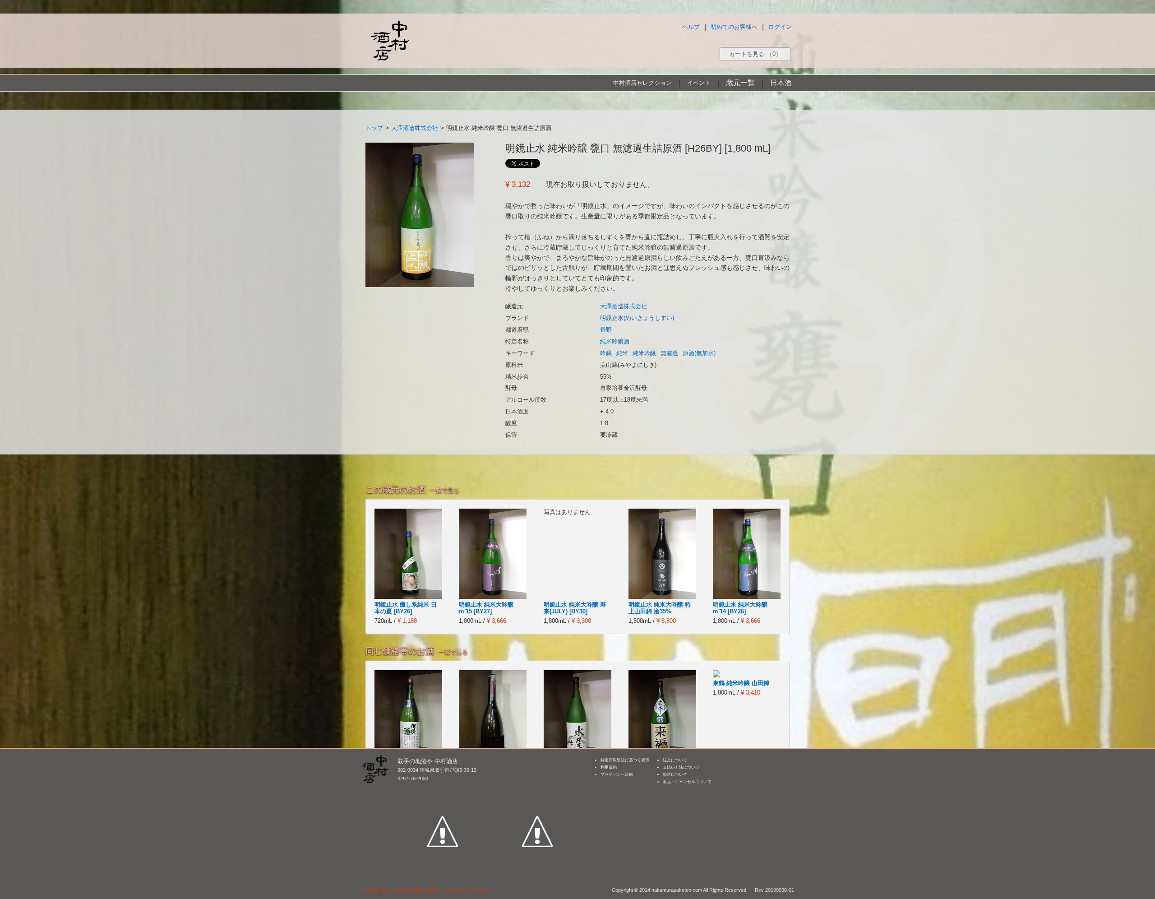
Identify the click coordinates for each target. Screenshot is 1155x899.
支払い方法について (681, 767)
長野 (606, 329)
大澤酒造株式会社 (414, 128)
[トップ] (390, 40)
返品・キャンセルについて (687, 781)
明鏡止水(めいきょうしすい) (637, 318)
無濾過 (669, 353)
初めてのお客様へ (734, 26)
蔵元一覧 (740, 83)
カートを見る (755, 54)
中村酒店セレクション (642, 82)
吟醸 (606, 353)
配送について (675, 774)
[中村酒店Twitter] (537, 789)
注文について (675, 760)
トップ (374, 128)
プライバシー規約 (617, 774)
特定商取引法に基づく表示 (625, 760)
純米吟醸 (644, 353)
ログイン (780, 26)
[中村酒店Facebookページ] (442, 789)
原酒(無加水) (699, 353)
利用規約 (609, 767)
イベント (699, 82)
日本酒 (781, 83)
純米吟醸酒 (614, 341)
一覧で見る (444, 490)
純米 (622, 353)
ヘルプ (691, 26)
